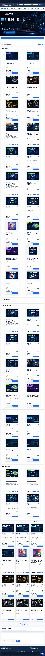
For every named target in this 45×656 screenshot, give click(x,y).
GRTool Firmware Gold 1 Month (36, 580)
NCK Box (7, 128)
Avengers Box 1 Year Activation (11, 81)
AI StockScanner (13, 8)
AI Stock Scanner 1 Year (10, 57)
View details (8, 91)
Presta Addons (39, 8)
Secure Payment (18, 647)
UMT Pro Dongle (29, 277)
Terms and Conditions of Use (20, 645)
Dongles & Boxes (20, 8)
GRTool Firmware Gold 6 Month (21, 580)
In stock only (9, 38)
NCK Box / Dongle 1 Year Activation (33, 128)
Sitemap (31, 647)
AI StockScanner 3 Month (10, 444)
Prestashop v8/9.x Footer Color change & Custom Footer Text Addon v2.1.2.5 (36, 555)
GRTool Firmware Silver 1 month (32, 105)
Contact (17, 4)
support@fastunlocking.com (34, 642)
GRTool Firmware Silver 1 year (7, 604)
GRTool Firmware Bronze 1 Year (32, 81)
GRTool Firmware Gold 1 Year (11, 105)
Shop (14, 4)
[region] (22, 20)
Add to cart (15, 91)
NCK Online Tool (33, 8)
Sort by (34, 515)
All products (3, 8)
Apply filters (40, 38)
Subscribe (18, 634)
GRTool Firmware (26, 8)
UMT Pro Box (8, 277)
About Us (17, 646)
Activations (8, 8)
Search (40, 4)
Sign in (14, 6)
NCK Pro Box (29, 202)
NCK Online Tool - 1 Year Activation (33, 152)
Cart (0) (17, 6)
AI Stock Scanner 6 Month (31, 420)
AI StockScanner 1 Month (31, 57)
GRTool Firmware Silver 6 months (22, 604)
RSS (31, 646)
